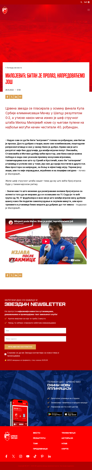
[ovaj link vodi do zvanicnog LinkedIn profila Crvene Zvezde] (49, 456)
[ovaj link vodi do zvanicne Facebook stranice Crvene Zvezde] (6, 456)
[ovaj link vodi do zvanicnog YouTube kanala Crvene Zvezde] (28, 456)
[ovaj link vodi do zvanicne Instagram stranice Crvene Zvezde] (20, 456)
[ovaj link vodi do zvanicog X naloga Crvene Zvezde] (13, 456)
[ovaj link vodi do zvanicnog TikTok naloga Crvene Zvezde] (35, 456)
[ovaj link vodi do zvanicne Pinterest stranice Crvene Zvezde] (42, 456)
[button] (89, 10)
